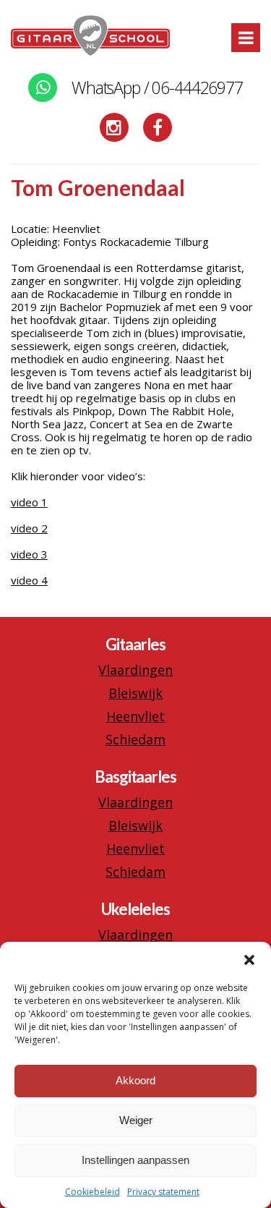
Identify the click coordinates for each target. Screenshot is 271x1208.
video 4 (29, 580)
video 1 (29, 502)
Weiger (135, 1120)
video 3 (29, 554)
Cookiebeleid (92, 1192)
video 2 (29, 528)
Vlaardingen (135, 670)
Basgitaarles (135, 776)
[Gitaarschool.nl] (90, 52)
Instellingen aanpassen (135, 1160)
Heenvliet (135, 716)
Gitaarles (135, 644)
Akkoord (135, 1080)
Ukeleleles (135, 909)
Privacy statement (163, 1192)
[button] (249, 960)
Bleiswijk (135, 693)
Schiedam (135, 739)
